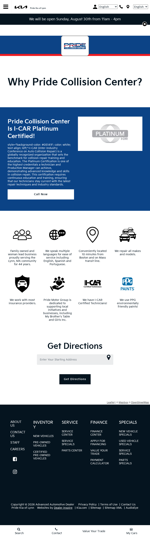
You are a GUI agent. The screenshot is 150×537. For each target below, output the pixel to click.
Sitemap (95, 508)
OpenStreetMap (140, 402)
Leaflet (111, 402)
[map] (128, 7)
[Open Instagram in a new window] (15, 472)
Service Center (67, 433)
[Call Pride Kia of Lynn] (121, 7)
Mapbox (123, 402)
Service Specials (68, 442)
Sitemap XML (113, 508)
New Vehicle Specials (128, 433)
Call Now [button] (41, 194)
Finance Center (96, 433)
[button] (144, 24)
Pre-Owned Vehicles (41, 444)
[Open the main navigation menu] (6, 7)
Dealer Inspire (63, 508)
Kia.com (82, 508)
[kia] (21, 7)
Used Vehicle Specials (128, 442)
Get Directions (75, 379)
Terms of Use (109, 504)
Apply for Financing (98, 442)
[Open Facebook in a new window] (15, 459)
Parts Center (72, 450)
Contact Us (128, 504)
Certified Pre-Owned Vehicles (41, 455)
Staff (15, 443)
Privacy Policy (87, 504)
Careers (17, 449)
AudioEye (132, 508)
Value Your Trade (99, 452)
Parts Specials (125, 461)
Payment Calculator (99, 461)
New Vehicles (43, 436)
